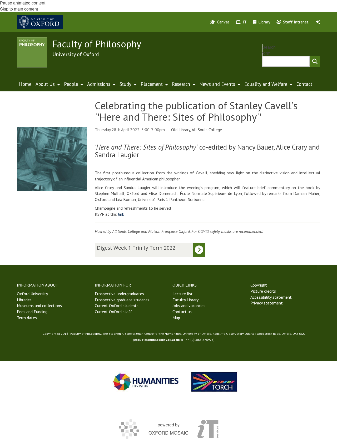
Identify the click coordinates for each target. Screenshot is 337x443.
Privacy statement (266, 303)
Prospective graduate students (122, 299)
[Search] (315, 61)
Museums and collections (39, 305)
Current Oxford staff (113, 311)
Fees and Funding (32, 311)
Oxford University (32, 293)
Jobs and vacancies (188, 305)
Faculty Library (185, 299)
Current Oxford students (116, 305)
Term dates (27, 317)
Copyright (258, 285)
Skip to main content (19, 9)
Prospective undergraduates (119, 293)
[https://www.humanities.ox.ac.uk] (146, 381)
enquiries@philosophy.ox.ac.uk (157, 340)
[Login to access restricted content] (318, 22)
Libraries (24, 299)
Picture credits (263, 291)
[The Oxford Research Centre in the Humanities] (214, 381)
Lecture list (182, 293)
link (121, 214)
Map (176, 317)
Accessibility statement (271, 297)
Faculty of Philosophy (96, 44)
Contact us (182, 311)
